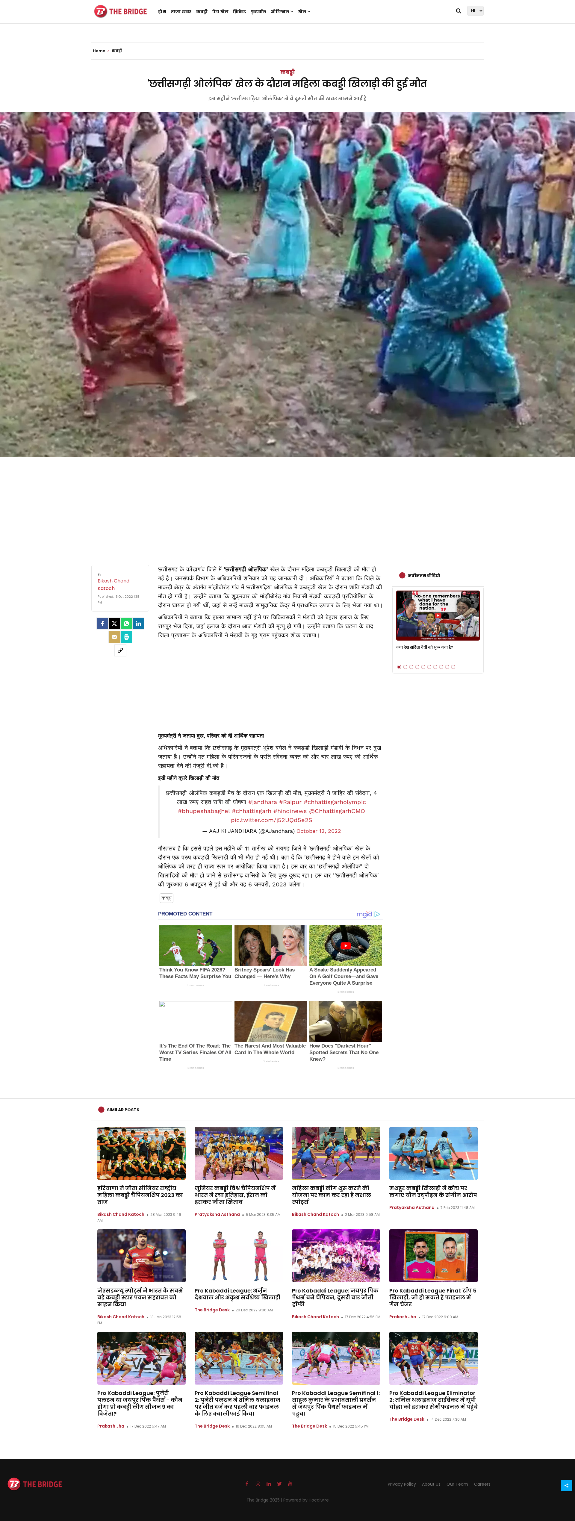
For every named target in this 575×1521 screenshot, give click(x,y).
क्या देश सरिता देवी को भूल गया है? (424, 647)
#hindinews (290, 811)
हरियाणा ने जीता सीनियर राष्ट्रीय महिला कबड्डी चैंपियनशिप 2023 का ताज (140, 1195)
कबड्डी (202, 12)
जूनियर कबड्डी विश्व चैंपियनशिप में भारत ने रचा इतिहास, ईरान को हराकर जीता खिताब (235, 1195)
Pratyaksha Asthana (217, 1214)
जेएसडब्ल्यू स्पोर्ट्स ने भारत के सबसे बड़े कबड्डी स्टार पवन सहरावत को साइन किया (140, 1297)
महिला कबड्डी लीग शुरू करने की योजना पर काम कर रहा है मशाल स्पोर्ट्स (331, 1195)
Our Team (457, 1484)
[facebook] (102, 623)
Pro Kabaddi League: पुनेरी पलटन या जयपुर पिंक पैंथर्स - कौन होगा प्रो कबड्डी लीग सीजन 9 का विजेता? (139, 1403)
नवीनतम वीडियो (424, 576)
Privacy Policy (402, 1484)
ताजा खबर (181, 12)
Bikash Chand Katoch (120, 1214)
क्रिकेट (239, 12)
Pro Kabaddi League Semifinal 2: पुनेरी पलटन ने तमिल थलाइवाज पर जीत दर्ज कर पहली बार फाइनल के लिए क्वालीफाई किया (237, 1403)
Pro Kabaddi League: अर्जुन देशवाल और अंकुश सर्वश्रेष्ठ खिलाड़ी (237, 1294)
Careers (482, 1484)
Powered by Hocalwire (306, 1500)
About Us (431, 1484)
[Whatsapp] (126, 623)
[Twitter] (114, 623)
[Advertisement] (287, 505)
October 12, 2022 (318, 831)
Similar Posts (123, 1110)
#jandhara (262, 802)
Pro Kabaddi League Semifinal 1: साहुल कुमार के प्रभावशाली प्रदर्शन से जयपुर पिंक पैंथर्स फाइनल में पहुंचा (336, 1403)
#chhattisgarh (251, 811)
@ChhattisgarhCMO (337, 811)
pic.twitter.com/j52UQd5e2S (271, 820)
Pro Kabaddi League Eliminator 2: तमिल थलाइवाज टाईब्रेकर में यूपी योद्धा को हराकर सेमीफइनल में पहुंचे (433, 1399)
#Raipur (290, 802)
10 (453, 667)
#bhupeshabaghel (204, 811)
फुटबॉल (258, 12)
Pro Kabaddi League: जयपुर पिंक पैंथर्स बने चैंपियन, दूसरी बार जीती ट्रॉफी (335, 1297)
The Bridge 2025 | (264, 1500)
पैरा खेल (220, 12)
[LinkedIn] (138, 623)
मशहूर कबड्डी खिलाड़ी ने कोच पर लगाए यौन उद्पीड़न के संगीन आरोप (433, 1191)
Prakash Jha (402, 1317)
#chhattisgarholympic (335, 802)
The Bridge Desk (212, 1310)
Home (99, 51)
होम (162, 12)
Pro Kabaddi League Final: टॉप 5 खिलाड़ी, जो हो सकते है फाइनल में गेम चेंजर (432, 1297)
